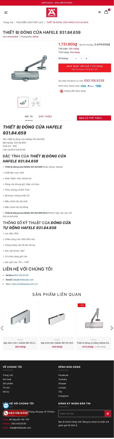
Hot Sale (7, 379)
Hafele (20, 340)
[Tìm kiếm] (99, 13)
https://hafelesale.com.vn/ (24, 284)
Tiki (60, 391)
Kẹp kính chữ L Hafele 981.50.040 (20, 343)
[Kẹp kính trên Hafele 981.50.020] (57, 319)
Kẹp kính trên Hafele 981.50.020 (57, 343)
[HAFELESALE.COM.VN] (52, 12)
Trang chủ (8, 375)
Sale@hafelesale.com (23, 279)
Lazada (62, 387)
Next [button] (112, 328)
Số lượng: (63, 58)
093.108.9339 (94, 80)
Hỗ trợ (6, 391)
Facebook (63, 375)
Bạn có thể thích (90, 118)
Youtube (62, 379)
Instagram (63, 396)
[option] (29, 68)
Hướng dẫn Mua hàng (74, 91)
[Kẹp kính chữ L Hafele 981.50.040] (20, 319)
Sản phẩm (8, 383)
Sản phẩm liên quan (56, 294)
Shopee (62, 383)
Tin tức (6, 387)
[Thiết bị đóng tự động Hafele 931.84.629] (93, 319)
